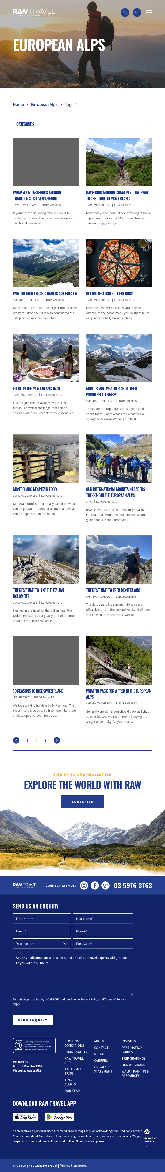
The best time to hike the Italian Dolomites (38, 593)
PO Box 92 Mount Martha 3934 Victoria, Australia (27, 1066)
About (99, 1041)
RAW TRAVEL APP (74, 1060)
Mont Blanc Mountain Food (35, 489)
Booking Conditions (74, 1043)
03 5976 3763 (133, 885)
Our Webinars (133, 1065)
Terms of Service (115, 999)
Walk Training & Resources (135, 1073)
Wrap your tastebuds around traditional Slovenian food (37, 195)
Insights (129, 1041)
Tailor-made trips (75, 1071)
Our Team (72, 1090)
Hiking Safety (75, 1052)
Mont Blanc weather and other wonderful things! (111, 391)
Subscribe (82, 801)
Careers (101, 1060)
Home (18, 104)
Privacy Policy (89, 999)
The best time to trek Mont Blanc (113, 590)
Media (99, 1054)
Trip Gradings (133, 1058)
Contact (101, 1047)
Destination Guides (132, 1049)
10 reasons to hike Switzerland (38, 691)
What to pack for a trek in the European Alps (118, 694)
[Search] (137, 12)
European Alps (44, 104)
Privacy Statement (103, 1069)
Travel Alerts (70, 1082)
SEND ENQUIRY (32, 1020)
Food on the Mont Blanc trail (37, 388)
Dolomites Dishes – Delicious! (109, 293)
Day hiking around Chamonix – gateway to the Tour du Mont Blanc (117, 195)
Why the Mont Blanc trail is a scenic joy (45, 293)
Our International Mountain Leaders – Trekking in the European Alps (117, 492)
